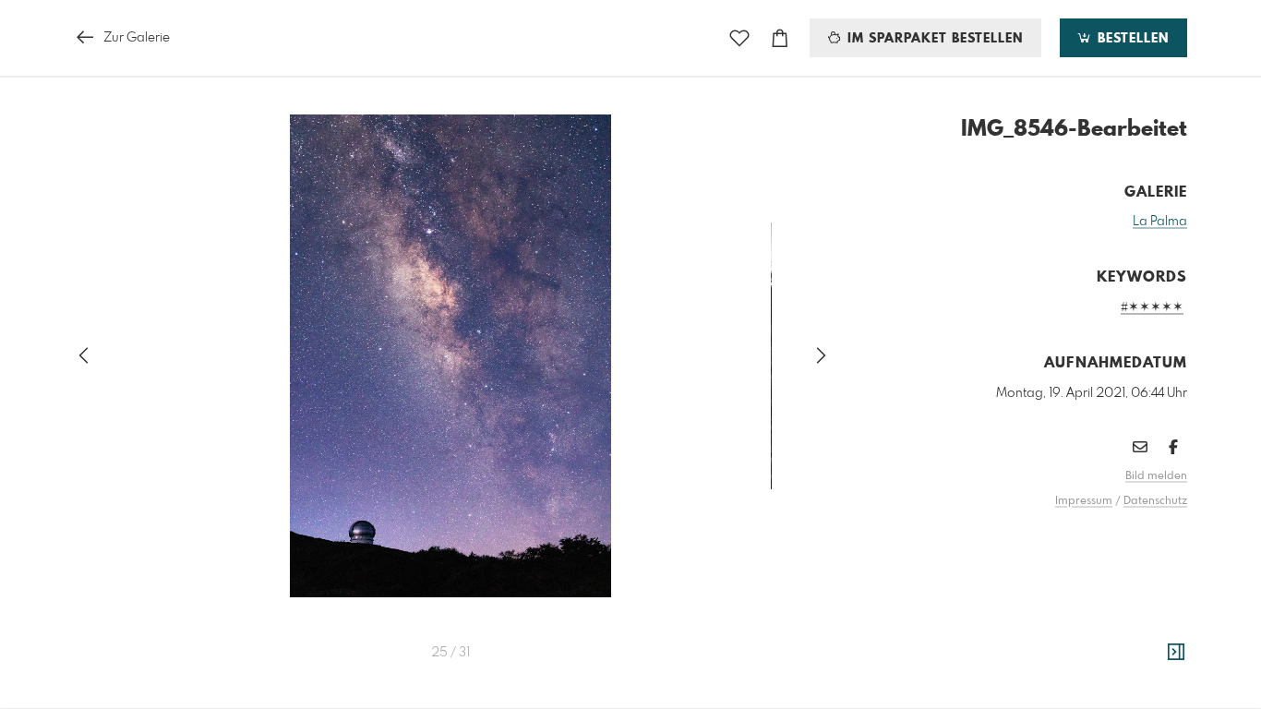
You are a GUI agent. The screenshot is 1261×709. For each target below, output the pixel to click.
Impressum (1083, 501)
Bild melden (1156, 476)
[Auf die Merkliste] (739, 38)
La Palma (1160, 221)
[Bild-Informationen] (1176, 652)
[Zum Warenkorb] (780, 38)
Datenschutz (1155, 501)
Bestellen (1131, 38)
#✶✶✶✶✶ (1152, 307)
